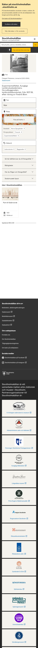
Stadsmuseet (6, 80)
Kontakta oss (6, 335)
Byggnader (20, 149)
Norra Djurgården (17, 128)
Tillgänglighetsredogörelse (10, 343)
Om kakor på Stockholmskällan (11, 18)
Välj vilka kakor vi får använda (14, 31)
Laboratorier (8, 149)
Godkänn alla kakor (11, 24)
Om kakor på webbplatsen (10, 348)
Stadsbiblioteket (7, 320)
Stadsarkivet (6, 325)
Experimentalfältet (10, 136)
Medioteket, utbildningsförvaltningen (13, 307)
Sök (35, 45)
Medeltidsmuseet (7, 316)
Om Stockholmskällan (9, 339)
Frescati (18, 132)
